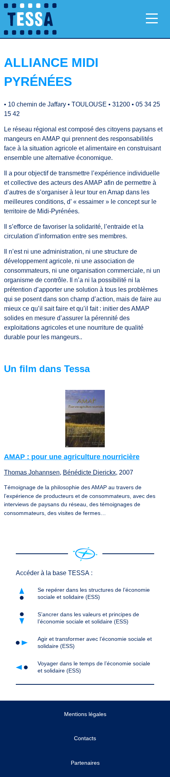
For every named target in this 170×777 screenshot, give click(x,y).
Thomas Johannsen (32, 472)
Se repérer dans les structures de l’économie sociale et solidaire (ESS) (94, 593)
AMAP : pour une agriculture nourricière (72, 457)
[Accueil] (85, 554)
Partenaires (85, 763)
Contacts (85, 738)
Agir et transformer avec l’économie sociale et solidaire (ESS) (95, 642)
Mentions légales (85, 714)
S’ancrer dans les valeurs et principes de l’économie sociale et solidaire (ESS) (88, 617)
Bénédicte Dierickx (89, 472)
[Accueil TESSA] (28, 19)
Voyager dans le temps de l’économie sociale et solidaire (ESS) (94, 666)
